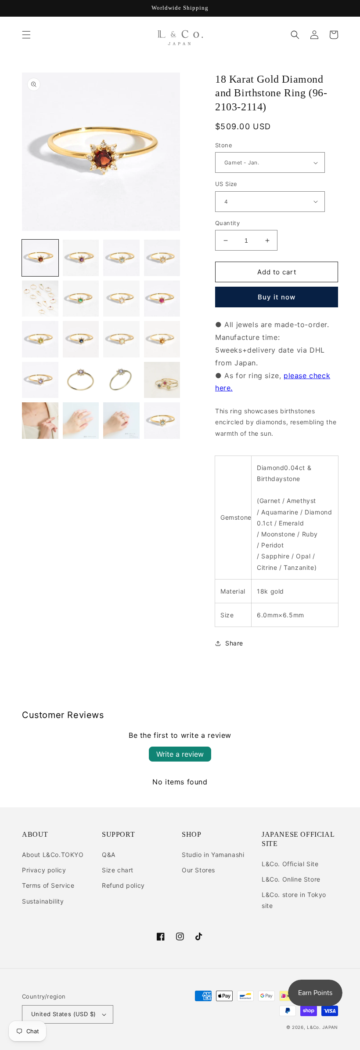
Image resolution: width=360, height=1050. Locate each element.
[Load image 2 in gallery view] (81, 258)
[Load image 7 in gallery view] (121, 299)
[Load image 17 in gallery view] (40, 420)
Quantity (227, 222)
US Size (226, 183)
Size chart (117, 870)
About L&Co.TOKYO (53, 854)
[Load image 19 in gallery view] (121, 420)
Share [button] (234, 643)
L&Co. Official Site (290, 864)
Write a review (180, 754)
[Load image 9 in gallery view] (40, 339)
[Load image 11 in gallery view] (121, 339)
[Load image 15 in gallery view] (121, 380)
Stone (223, 145)
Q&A (108, 854)
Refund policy (123, 885)
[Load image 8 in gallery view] (162, 299)
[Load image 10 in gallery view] (81, 339)
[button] (26, 34)
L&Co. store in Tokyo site (294, 900)
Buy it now (276, 297)
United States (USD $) (63, 1013)
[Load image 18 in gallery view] (81, 420)
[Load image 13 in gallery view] (40, 380)
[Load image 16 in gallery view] (162, 380)
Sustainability (43, 901)
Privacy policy (44, 870)
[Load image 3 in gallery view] (121, 258)
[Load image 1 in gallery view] (40, 258)
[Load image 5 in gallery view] (40, 299)
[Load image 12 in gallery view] (162, 339)
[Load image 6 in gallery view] (81, 299)
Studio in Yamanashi (213, 854)
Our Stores (198, 870)
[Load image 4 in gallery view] (162, 258)
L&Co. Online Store (291, 879)
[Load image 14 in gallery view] (81, 380)
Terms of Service (48, 885)
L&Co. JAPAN (322, 1027)
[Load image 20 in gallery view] (162, 420)
